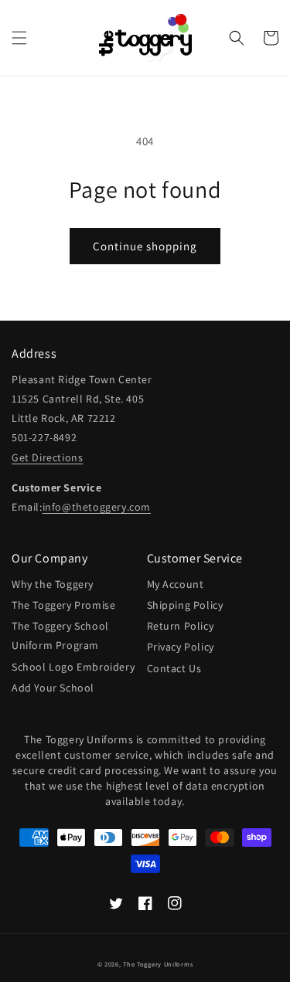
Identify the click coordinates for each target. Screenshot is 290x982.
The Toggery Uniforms (158, 964)
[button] (19, 38)
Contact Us (174, 668)
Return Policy (180, 626)
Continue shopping (145, 246)
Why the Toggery (53, 584)
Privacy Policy (180, 647)
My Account (175, 584)
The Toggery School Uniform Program (60, 635)
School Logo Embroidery (73, 667)
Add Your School (53, 688)
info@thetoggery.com (97, 507)
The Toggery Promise (63, 605)
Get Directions (47, 457)
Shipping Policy (185, 605)
